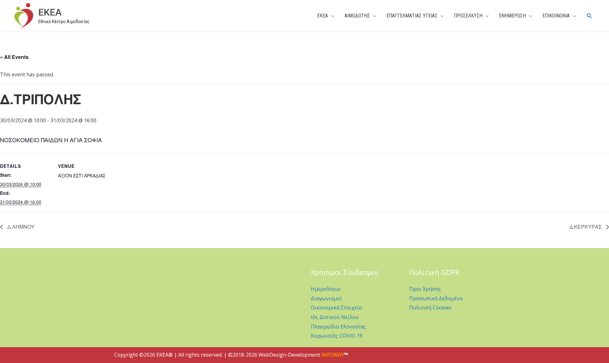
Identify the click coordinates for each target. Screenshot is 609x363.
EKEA (50, 12)
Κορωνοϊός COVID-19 (337, 335)
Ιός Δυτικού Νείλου (335, 317)
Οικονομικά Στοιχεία (336, 307)
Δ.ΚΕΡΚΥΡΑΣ (586, 226)
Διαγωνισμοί (326, 298)
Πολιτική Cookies (430, 307)
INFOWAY (332, 354)
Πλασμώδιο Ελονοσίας (338, 326)
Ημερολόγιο (325, 288)
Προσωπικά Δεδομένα (435, 298)
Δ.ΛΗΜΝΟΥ (20, 226)
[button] (589, 16)
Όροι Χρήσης (425, 288)
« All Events (14, 56)
